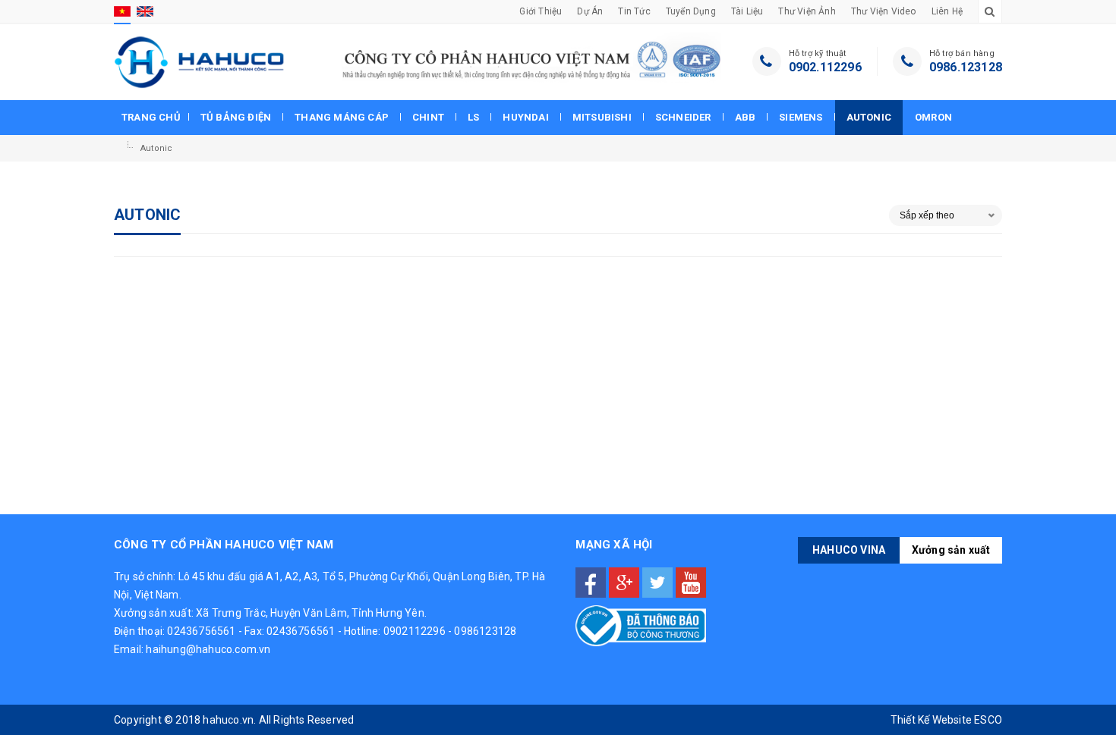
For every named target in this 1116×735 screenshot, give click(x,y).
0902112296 (414, 631)
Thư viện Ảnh (806, 11)
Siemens (800, 117)
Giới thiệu (540, 11)
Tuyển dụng (691, 11)
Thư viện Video (883, 11)
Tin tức (634, 11)
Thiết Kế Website (931, 720)
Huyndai (525, 117)
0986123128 (485, 631)
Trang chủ (151, 117)
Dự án (590, 11)
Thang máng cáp (342, 117)
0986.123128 (965, 67)
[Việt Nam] (122, 11)
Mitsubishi (602, 117)
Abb (745, 117)
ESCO (988, 720)
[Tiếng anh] (145, 11)
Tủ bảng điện (235, 117)
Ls (473, 117)
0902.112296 (825, 67)
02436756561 (201, 631)
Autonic (868, 117)
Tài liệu (747, 11)
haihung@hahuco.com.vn (208, 649)
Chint (428, 117)
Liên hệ (947, 11)
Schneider (683, 117)
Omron (933, 117)
